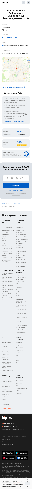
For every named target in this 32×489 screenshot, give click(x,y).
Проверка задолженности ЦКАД (6, 348)
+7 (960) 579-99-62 (12, 38)
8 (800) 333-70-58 (10, 426)
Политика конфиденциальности (12, 442)
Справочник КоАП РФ (7, 298)
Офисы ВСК (17, 203)
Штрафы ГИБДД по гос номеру (7, 290)
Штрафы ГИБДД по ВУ (7, 282)
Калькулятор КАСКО (21, 237)
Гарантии (10, 437)
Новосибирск (6, 384)
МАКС (17, 360)
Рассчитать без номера (16, 190)
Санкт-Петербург (7, 381)
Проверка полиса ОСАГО (7, 254)
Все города (5, 404)
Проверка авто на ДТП (21, 290)
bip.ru (3, 203)
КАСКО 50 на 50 (20, 259)
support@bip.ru (9, 423)
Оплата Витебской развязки (7, 371)
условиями (17, 483)
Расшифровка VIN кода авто (21, 333)
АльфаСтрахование (21, 345)
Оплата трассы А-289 (6, 367)
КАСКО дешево (20, 266)
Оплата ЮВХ (5, 357)
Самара (4, 399)
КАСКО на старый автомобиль (21, 242)
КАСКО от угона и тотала (21, 252)
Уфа (3, 402)
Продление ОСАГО (7, 248)
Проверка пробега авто (21, 314)
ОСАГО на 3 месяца (7, 227)
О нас (4, 437)
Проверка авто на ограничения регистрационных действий (21, 300)
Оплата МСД (5, 352)
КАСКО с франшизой (22, 239)
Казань (4, 389)
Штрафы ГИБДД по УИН (7, 286)
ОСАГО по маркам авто (7, 237)
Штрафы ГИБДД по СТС (7, 278)
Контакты (17, 437)
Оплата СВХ (5, 354)
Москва (4, 379)
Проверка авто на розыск (21, 294)
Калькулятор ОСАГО (8, 251)
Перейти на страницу (14, 121)
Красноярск (5, 394)
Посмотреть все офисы (12, 87)
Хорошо (27, 483)
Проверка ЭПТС (20, 329)
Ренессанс (19, 363)
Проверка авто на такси (21, 305)
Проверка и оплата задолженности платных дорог (7, 342)
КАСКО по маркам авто (21, 263)
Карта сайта (6, 439)
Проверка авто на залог (21, 310)
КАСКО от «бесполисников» (21, 233)
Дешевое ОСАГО (7, 257)
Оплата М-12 (5, 359)
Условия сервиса (7, 444)
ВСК (9, 203)
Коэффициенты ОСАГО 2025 (6, 261)
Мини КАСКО (19, 227)
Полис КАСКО (20, 225)
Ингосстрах (19, 350)
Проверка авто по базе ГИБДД (21, 278)
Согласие (19, 357)
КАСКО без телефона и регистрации (19, 247)
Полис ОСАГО (6, 225)
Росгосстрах (19, 347)
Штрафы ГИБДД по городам (7, 294)
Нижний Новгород (7, 391)
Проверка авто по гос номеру (21, 286)
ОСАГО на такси (6, 241)
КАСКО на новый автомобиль (20, 256)
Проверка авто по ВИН (21, 282)
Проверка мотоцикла (19, 322)
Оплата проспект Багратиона (7, 362)
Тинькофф (19, 342)
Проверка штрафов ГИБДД (7, 274)
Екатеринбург (6, 386)
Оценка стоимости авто (21, 318)
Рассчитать (16, 185)
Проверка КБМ (20, 275)
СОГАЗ (18, 352)
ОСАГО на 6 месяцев (8, 230)
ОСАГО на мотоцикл (8, 246)
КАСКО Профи (20, 230)
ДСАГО (4, 243)
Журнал (24, 437)
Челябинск (5, 396)
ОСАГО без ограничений (5, 233)
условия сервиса (16, 194)
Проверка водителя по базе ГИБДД (21, 326)
